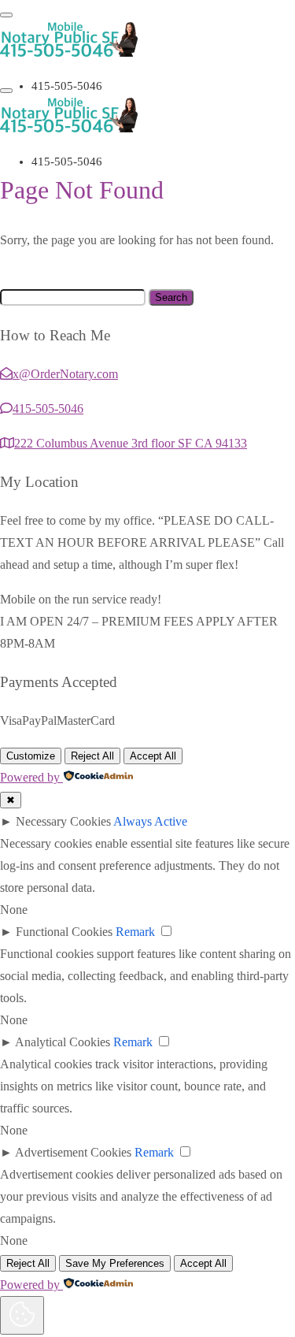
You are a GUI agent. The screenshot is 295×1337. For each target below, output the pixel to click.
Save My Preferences (114, 1263)
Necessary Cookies (63, 821)
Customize (30, 756)
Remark (135, 931)
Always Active (150, 821)
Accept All (153, 756)
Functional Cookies (64, 931)
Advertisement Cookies (73, 1152)
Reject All (92, 756)
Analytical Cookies (62, 1042)
